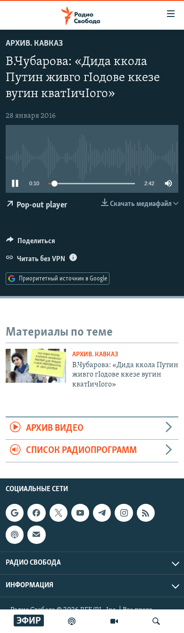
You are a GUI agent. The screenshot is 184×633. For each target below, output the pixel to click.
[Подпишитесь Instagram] (124, 513)
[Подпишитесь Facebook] (36, 513)
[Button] (30, 243)
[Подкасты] (15, 534)
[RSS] (146, 513)
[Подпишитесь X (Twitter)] (58, 513)
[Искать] (156, 621)
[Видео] (114, 621)
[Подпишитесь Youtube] (80, 513)
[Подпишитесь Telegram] (102, 513)
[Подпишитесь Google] (15, 513)
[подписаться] (36, 534)
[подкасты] (72, 621)
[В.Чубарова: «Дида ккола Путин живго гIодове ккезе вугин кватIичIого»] (36, 366)
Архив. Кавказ (34, 44)
